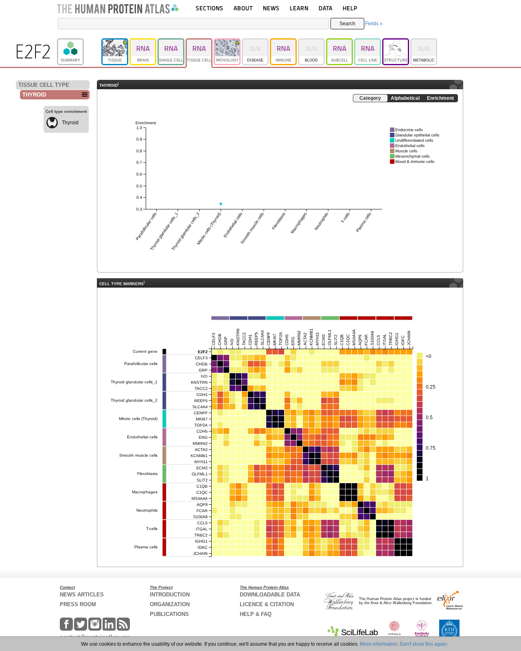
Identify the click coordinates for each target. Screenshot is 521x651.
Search (347, 23)
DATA (326, 8)
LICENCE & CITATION (267, 604)
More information (378, 644)
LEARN (299, 8)
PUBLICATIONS (169, 614)
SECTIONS (209, 8)
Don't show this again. (424, 644)
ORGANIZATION (170, 604)
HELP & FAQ (255, 614)
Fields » (374, 23)
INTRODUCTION (170, 595)
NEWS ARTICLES (82, 595)
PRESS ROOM (78, 604)
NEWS (271, 8)
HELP (350, 8)
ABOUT (243, 8)
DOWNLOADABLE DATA (270, 595)
